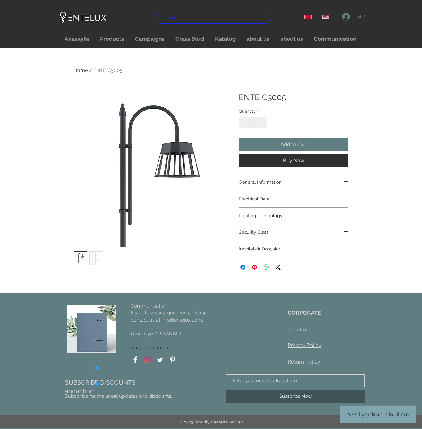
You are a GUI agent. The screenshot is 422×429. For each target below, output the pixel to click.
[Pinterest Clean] (172, 359)
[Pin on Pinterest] (254, 267)
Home (81, 70)
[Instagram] (147, 359)
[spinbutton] (253, 122)
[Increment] (262, 122)
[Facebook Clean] (135, 359)
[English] (326, 17)
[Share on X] (278, 267)
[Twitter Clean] (160, 359)
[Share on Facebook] (243, 267)
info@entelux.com (182, 320)
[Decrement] (243, 122)
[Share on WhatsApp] (266, 267)
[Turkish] (309, 17)
